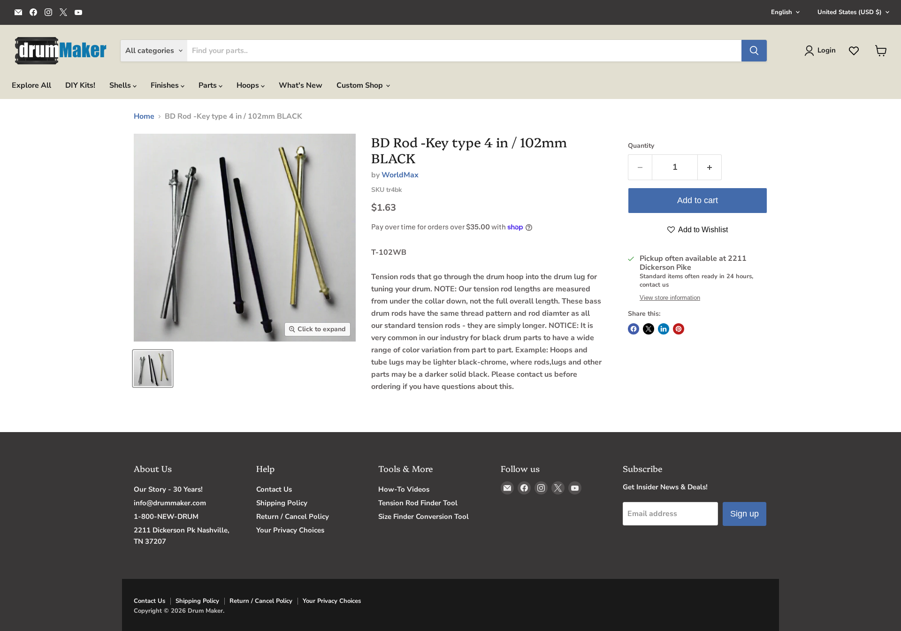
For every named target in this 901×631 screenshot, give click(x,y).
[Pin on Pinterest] (678, 329)
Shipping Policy (281, 503)
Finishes (166, 85)
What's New (300, 85)
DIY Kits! (80, 85)
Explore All (31, 85)
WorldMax (400, 175)
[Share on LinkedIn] (663, 329)
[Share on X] (648, 329)
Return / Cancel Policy (292, 516)
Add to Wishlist (702, 230)
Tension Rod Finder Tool (418, 503)
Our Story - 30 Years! (168, 489)
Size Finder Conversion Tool (423, 516)
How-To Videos (403, 489)
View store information (670, 298)
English (781, 12)
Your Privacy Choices (290, 530)
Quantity (641, 146)
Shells (121, 85)
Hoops (249, 85)
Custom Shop (360, 85)
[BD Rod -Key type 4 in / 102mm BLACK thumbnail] (153, 368)
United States (849, 12)
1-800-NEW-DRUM (166, 516)
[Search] (754, 50)
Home (144, 116)
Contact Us (274, 489)
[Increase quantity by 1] (710, 167)
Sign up (744, 513)
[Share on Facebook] (633, 329)
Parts (209, 85)
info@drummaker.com (170, 503)
